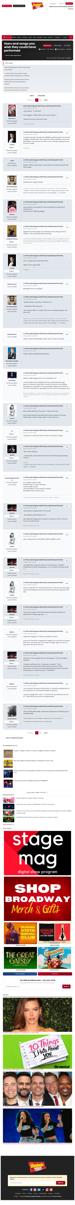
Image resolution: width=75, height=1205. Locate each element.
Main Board (47, 45)
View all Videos (8, 824)
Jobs (34, 37)
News (14, 37)
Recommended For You (10, 745)
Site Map (57, 1193)
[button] (71, 37)
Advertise (18, 1193)
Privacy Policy (56, 1196)
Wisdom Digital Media (33, 1196)
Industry (24, 37)
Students (39, 37)
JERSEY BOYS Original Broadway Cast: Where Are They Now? (23, 1107)
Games (50, 37)
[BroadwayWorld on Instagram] (35, 1189)
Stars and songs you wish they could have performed (42, 106)
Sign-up (61, 3)
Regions (50, 1193)
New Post (43, 49)
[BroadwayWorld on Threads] (47, 1189)
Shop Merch (8, 6)
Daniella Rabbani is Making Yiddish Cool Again (30, 798)
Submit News (43, 1193)
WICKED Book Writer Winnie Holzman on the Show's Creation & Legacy (37, 817)
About (24, 1193)
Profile (11, 147)
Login (65, 37)
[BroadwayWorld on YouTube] (51, 1189)
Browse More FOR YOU (36, 792)
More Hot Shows (20, 974)
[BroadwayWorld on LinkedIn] (39, 1189)
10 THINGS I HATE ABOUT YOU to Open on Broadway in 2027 (23, 1070)
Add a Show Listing (19, 6)
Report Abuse (61, 49)
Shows (19, 37)
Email (32, 96)
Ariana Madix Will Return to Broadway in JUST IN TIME (21, 1033)
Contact (29, 1193)
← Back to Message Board (12, 55)
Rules (69, 49)
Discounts (55, 974)
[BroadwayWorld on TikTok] (43, 1189)
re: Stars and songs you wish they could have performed (43, 132)
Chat (30, 37)
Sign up (66, 986)
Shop (45, 37)
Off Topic (67, 45)
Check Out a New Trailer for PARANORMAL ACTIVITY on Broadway (35, 804)
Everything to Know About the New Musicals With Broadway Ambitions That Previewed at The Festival (37, 1144)
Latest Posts (57, 45)
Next (45, 100)
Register (57, 37)
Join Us (36, 1193)
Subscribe (41, 96)
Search (51, 49)
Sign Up (60, 1183)
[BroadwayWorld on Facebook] (31, 1189)
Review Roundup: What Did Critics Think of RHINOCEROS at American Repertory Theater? (16, 82)
